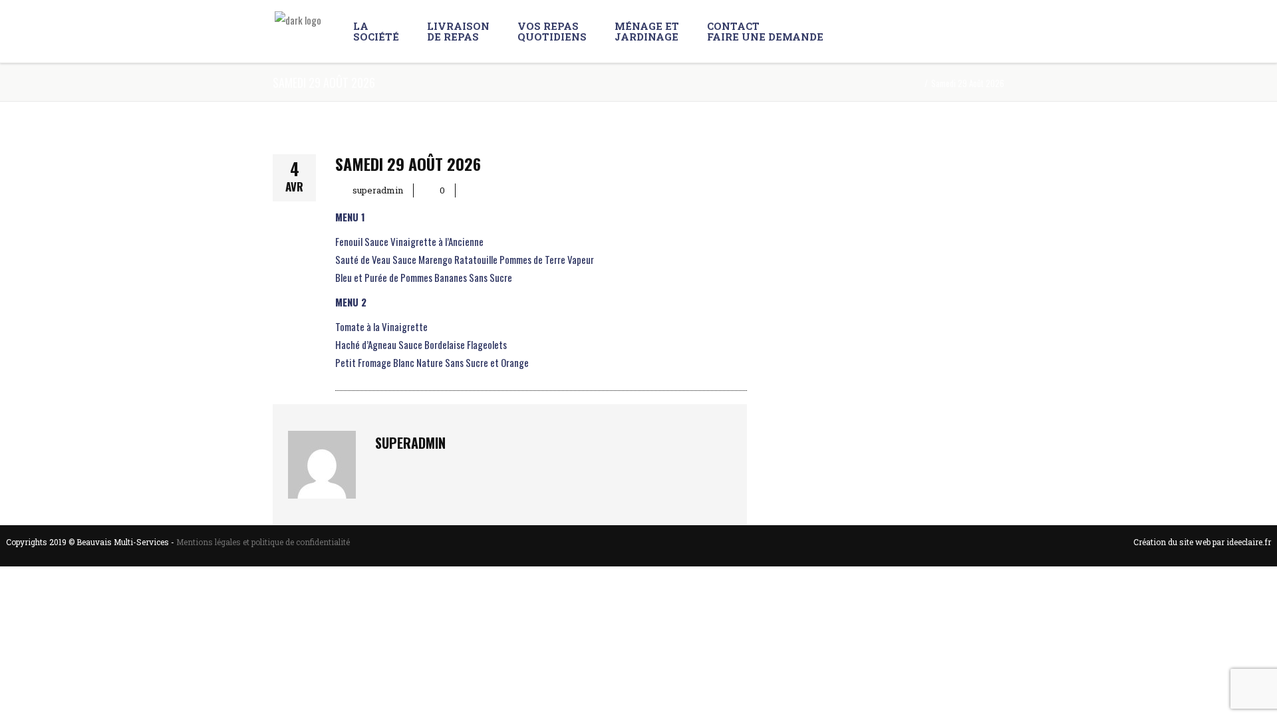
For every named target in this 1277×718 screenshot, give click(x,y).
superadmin (378, 190)
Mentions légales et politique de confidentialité (263, 542)
